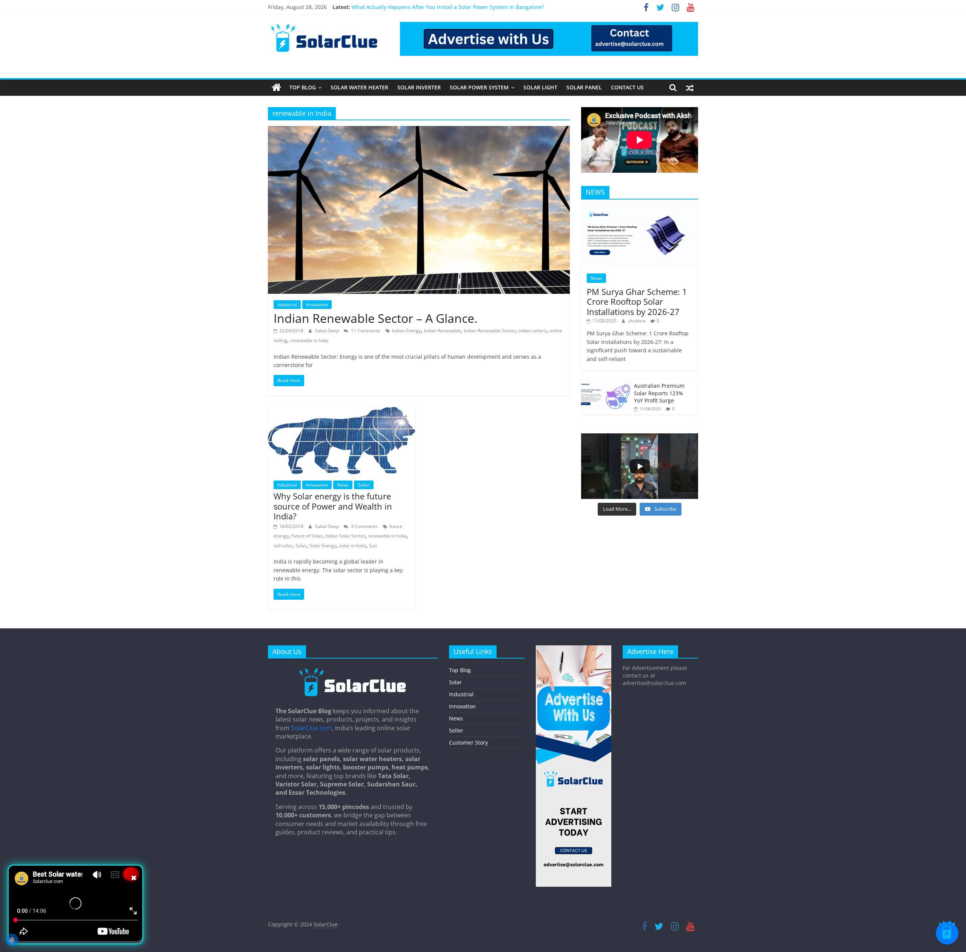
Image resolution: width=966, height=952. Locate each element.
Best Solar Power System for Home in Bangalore (412, 4)
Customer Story (468, 742)
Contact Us (627, 87)
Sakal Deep (327, 330)
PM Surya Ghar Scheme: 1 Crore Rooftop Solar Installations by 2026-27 (637, 301)
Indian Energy (406, 330)
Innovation (317, 304)
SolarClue (326, 924)
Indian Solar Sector (345, 536)
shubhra (637, 321)
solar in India (352, 545)
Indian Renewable (442, 330)
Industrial (287, 304)
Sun (373, 545)
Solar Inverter (419, 87)
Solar (300, 545)
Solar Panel (584, 87)
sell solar (283, 545)
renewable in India (309, 340)
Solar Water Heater (359, 87)
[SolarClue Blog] (352, 671)
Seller (364, 485)
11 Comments (365, 330)
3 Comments (364, 526)
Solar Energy (322, 545)
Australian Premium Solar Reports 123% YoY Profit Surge (659, 393)
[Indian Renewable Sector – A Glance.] (419, 130)
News (343, 485)
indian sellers (532, 330)
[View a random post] (689, 87)
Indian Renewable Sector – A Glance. (375, 318)
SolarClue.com (311, 728)
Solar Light (540, 87)
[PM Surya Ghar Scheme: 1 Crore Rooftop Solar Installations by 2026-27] (639, 209)
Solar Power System (479, 87)
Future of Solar (306, 536)
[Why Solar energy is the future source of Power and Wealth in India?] (341, 411)
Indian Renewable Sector (489, 330)
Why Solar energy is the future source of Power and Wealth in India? (333, 506)
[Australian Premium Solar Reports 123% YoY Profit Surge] (605, 382)
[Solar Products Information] (276, 87)
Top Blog (302, 87)
